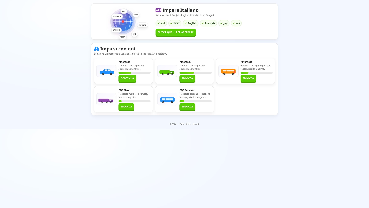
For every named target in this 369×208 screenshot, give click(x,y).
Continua (127, 78)
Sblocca (187, 78)
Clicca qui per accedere (176, 32)
